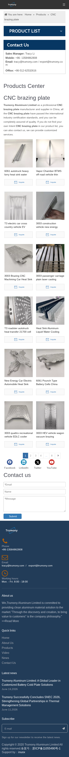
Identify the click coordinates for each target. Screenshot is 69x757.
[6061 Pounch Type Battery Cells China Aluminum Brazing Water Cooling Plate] (50, 362)
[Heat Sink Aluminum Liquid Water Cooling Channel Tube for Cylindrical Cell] (50, 310)
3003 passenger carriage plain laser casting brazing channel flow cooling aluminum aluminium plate (50, 277)
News (5, 657)
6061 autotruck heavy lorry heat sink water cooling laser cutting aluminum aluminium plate (16, 173)
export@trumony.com (40, 565)
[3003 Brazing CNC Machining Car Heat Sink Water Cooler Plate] (18, 258)
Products (7, 647)
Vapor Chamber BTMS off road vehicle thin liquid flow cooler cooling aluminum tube (49, 173)
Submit (13, 516)
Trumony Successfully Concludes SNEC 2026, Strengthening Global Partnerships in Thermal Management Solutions (31, 701)
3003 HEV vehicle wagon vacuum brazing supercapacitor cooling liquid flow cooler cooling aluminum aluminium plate (50, 435)
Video (5, 652)
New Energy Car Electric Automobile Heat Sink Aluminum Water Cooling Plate (18, 382)
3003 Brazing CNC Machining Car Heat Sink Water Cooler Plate (18, 277)
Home (5, 637)
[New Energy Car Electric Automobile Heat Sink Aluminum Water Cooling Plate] (18, 362)
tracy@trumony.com (26, 61)
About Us (7, 642)
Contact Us (9, 662)
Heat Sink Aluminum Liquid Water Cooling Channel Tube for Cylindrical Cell (47, 330)
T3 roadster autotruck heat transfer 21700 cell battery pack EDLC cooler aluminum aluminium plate (17, 330)
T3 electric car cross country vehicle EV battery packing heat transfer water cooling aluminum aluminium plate (16, 225)
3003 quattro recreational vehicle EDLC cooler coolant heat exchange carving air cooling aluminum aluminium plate (18, 435)
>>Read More (10, 621)
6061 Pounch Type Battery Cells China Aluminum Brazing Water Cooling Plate (50, 382)
